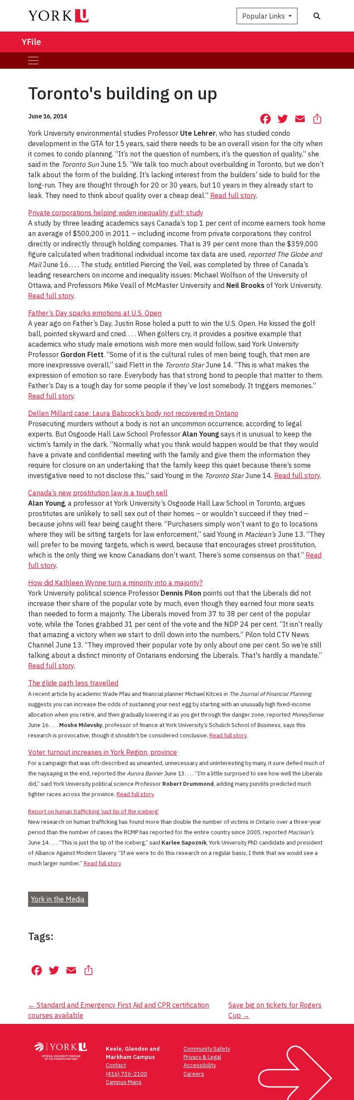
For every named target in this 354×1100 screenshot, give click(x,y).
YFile (31, 42)
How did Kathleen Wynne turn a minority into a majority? (115, 582)
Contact (116, 1065)
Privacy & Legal (202, 1057)
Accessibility (199, 1065)
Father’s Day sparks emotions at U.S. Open (94, 313)
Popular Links (264, 16)
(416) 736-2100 (126, 1074)
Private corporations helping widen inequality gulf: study (115, 212)
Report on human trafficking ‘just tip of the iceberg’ (93, 811)
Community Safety (206, 1048)
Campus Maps (124, 1082)
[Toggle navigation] (33, 60)
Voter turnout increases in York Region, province (102, 752)
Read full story (233, 195)
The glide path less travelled (73, 683)
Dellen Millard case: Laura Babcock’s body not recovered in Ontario (133, 413)
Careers (193, 1074)
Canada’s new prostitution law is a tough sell (98, 492)
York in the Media (58, 899)
